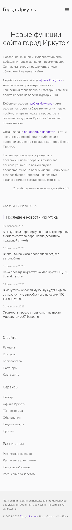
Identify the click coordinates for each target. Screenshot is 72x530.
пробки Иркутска (40, 103)
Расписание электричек (19, 460)
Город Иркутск (19, 9)
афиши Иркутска (50, 80)
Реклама (9, 347)
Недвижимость (13, 424)
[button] (67, 9)
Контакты (9, 354)
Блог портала (12, 361)
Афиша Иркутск (14, 404)
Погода (8, 397)
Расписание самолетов (19, 474)
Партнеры (10, 368)
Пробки (8, 431)
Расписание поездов (17, 454)
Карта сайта (11, 375)
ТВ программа (13, 411)
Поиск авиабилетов (17, 467)
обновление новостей (39, 132)
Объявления (12, 418)
